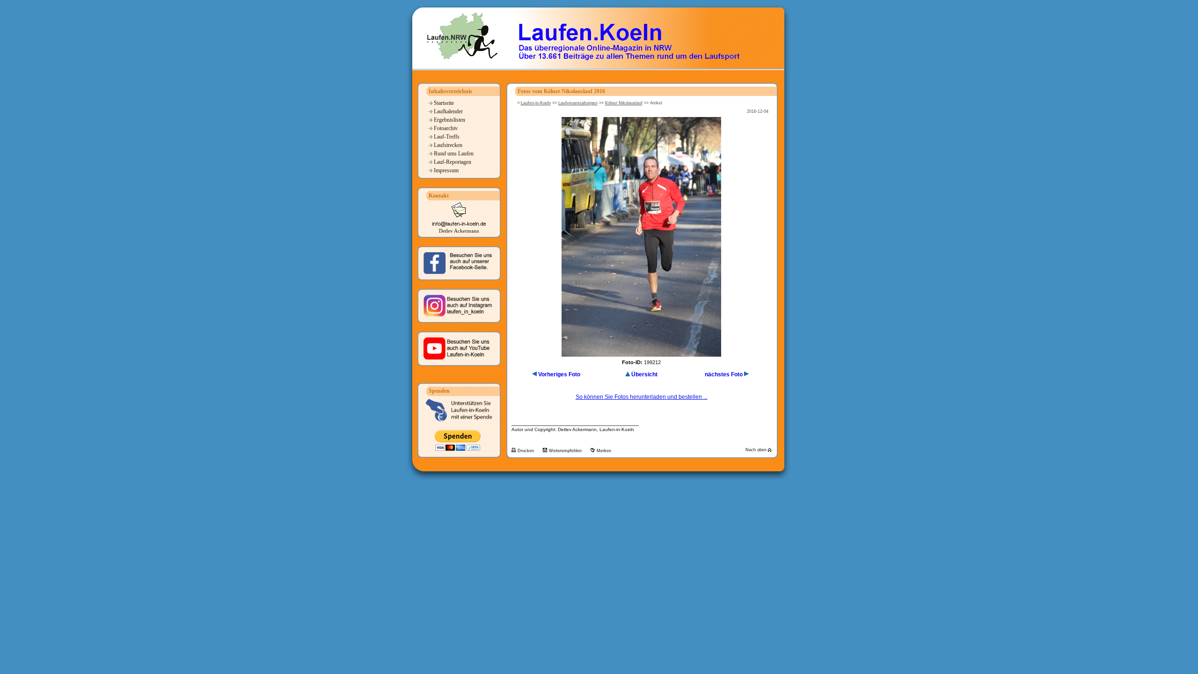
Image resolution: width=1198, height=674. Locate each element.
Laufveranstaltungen (578, 103)
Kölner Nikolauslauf (624, 103)
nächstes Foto (724, 374)
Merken (604, 450)
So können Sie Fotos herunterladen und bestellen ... (642, 397)
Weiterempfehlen (566, 450)
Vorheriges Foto (559, 374)
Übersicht (644, 374)
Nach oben (756, 449)
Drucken (526, 450)
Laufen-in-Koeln (536, 103)
